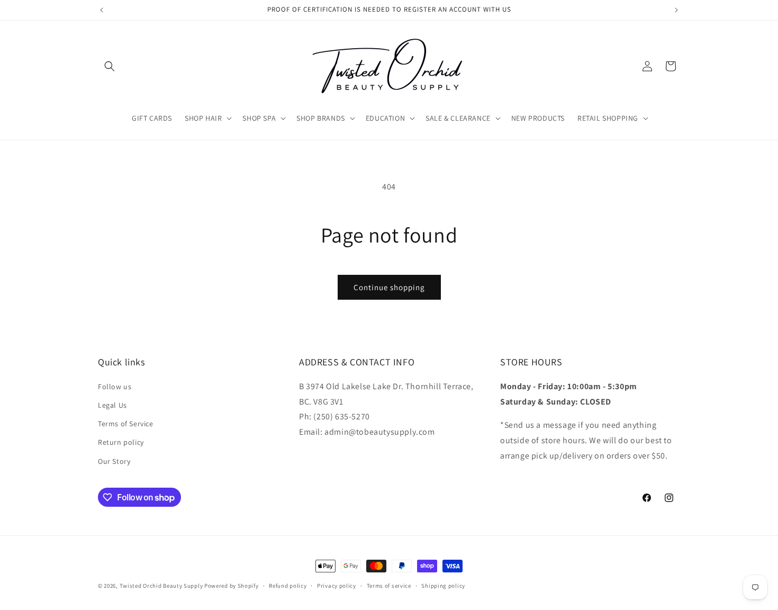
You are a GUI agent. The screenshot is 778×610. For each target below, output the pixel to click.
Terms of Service (125, 423)
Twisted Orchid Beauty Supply (161, 585)
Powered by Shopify (231, 585)
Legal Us (112, 405)
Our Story (114, 461)
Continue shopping (389, 287)
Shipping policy (443, 585)
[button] (109, 66)
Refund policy (287, 585)
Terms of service (389, 585)
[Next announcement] (676, 10)
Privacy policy (336, 585)
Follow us (114, 386)
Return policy (121, 442)
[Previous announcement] (101, 10)
